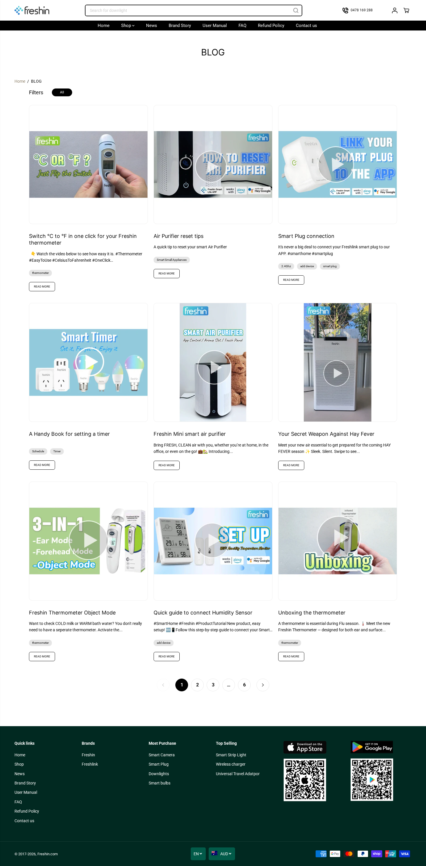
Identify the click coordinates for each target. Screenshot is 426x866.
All (62, 92)
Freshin (88, 755)
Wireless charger (230, 764)
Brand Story (180, 25)
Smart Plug (159, 764)
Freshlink (90, 764)
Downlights (159, 773)
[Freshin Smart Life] (31, 10)
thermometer (40, 272)
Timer (57, 451)
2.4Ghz (286, 266)
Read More (42, 286)
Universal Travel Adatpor (238, 773)
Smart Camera (162, 755)
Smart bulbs (159, 783)
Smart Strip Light (231, 755)
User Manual (215, 25)
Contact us (306, 25)
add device (307, 266)
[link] (314, 771)
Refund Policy (271, 25)
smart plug (330, 266)
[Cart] (406, 10)
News (151, 25)
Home (104, 25)
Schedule (38, 451)
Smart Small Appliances (172, 259)
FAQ (242, 25)
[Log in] (394, 10)
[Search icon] (296, 10)
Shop (126, 25)
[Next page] (263, 685)
